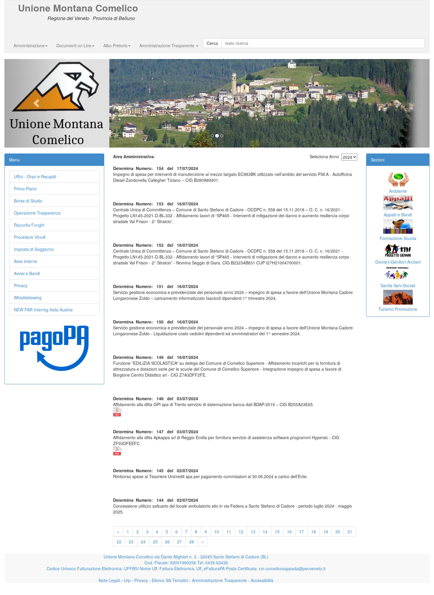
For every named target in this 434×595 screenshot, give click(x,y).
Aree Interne (25, 261)
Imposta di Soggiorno (34, 249)
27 (179, 542)
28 (191, 542)
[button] (36, 103)
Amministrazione (29, 45)
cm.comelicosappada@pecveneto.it (292, 568)
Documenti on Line (74, 45)
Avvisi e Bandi (27, 273)
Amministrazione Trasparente (167, 45)
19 (325, 531)
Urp (126, 580)
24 (143, 542)
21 (349, 531)
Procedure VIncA (29, 237)
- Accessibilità (260, 580)
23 (131, 542)
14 (265, 531)
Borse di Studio (28, 201)
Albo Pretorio (115, 45)
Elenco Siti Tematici (169, 580)
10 (216, 531)
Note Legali (109, 580)
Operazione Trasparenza (37, 213)
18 (313, 531)
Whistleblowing (28, 297)
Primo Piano (25, 189)
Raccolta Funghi (29, 225)
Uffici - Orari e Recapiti (35, 176)
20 (337, 531)
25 (155, 542)
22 (119, 542)
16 (289, 531)
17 (301, 531)
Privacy (20, 285)
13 (253, 531)
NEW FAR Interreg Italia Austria (43, 310)
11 (228, 531)
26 (167, 542)
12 (241, 531)
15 (277, 531)
